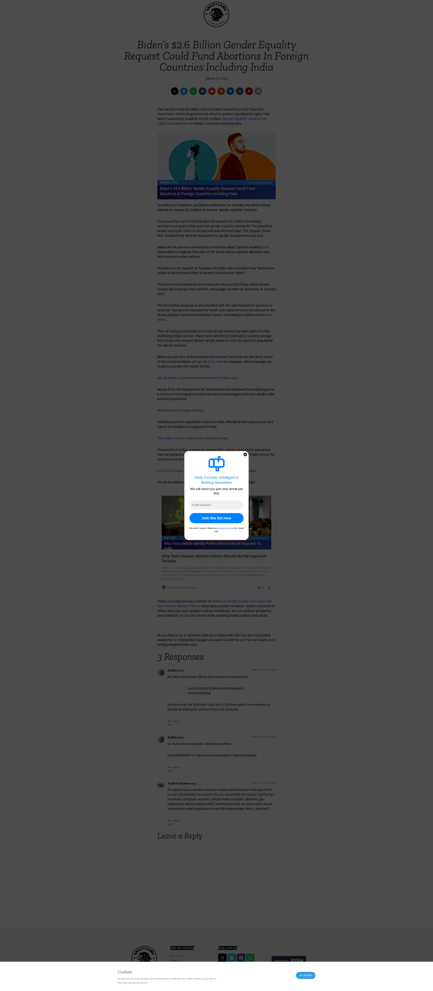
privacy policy (226, 528)
